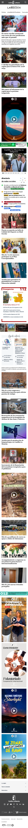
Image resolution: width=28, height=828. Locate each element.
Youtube (10, 804)
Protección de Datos (5, 818)
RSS (14, 807)
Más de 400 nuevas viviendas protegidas (12, 585)
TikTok (7, 804)
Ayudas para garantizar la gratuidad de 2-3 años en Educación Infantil (11, 281)
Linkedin (23, 804)
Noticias (4, 12)
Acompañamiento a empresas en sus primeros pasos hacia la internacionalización (14, 561)
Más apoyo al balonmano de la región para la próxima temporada (13, 91)
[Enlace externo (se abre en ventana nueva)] (14, 119)
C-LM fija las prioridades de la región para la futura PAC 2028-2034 (13, 66)
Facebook (14, 804)
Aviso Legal (13, 818)
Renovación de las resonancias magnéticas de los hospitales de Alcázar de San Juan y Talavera (13, 417)
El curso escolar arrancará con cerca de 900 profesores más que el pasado (13, 35)
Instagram (4, 804)
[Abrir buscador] (25, 2)
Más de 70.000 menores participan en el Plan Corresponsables (10, 256)
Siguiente (25, 173)
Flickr (20, 804)
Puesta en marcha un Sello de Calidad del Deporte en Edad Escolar (12, 232)
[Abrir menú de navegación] (2, 2)
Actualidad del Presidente (13, 12)
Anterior (22, 173)
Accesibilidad (4, 821)
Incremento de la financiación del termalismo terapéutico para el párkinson (13, 466)
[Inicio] (14, 798)
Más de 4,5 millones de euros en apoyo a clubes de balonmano (13, 538)
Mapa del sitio (19, 818)
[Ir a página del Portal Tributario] (14, 328)
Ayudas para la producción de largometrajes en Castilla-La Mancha (13, 442)
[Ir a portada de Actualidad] (14, 7)
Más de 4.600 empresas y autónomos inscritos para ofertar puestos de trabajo (14, 392)
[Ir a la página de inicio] (14, 2)
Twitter (17, 804)
